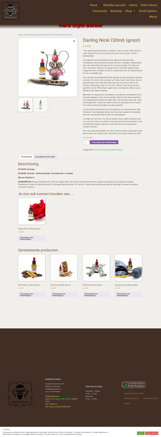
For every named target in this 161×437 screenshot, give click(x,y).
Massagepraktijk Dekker (61, 399)
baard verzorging (30, 35)
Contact (127, 403)
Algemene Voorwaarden (133, 393)
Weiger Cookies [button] (151, 433)
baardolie (41, 35)
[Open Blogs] (134, 11)
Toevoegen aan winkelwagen (104, 142)
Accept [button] (140, 433)
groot (49, 35)
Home (20, 35)
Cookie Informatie (150, 398)
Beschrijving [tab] (26, 157)
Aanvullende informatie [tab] (45, 157)
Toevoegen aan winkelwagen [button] (26, 238)
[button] (74, 41)
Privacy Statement (131, 398)
